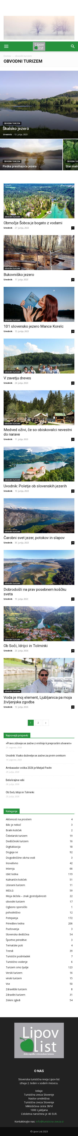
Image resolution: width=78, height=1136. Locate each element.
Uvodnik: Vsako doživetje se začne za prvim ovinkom (36, 755)
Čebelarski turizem (16, 835)
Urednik (7, 134)
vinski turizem (14, 978)
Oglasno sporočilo (16, 907)
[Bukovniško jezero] (39, 252)
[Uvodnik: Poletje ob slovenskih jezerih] (39, 464)
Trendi (9, 951)
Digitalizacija (13, 846)
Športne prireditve (16, 940)
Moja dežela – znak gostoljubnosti (26, 896)
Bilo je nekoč (13, 824)
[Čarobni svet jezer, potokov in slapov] (39, 515)
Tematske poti (14, 945)
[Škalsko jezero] (39, 105)
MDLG (9, 890)
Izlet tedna (12, 874)
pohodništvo (13, 912)
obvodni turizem (12, 123)
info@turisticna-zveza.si (49, 1121)
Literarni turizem (15, 885)
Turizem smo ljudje (17, 967)
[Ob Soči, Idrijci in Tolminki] (39, 623)
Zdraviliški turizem (16, 989)
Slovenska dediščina (17, 934)
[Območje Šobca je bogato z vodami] (39, 200)
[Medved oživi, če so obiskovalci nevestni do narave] (39, 407)
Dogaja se (12, 852)
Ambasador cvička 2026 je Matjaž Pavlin (29, 767)
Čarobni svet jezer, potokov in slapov (34, 538)
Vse (8, 983)
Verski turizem (14, 972)
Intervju (10, 868)
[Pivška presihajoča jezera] (31, 162)
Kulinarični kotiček (16, 879)
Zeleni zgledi (13, 1000)
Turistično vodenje (17, 962)
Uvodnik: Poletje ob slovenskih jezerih (35, 486)
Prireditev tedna (15, 923)
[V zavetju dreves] (39, 356)
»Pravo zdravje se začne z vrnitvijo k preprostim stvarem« (39, 743)
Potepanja (12, 918)
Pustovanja (12, 929)
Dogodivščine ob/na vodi (20, 857)
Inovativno (12, 863)
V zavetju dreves (17, 378)
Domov (7, 56)
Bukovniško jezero (19, 274)
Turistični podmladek (18, 956)
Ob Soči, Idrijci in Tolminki (26, 646)
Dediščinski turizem (17, 841)
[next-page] (46, 723)
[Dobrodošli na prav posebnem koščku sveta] (39, 567)
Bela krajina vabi (15, 780)
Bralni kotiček (14, 830)
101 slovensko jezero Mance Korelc (33, 326)
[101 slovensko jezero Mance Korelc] (39, 304)
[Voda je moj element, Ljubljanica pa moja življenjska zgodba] (39, 675)
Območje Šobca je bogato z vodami (33, 223)
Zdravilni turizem (15, 994)
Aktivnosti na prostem (19, 819)
